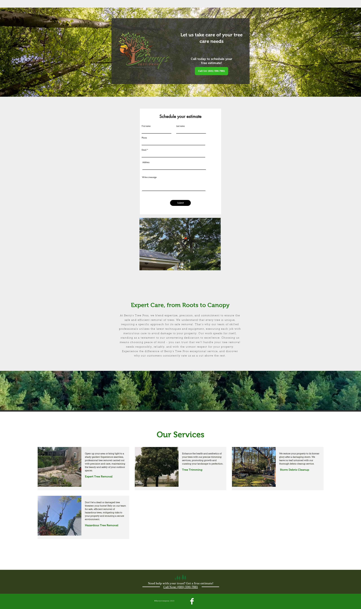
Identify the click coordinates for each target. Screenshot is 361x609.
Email (144, 150)
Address (145, 162)
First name (146, 126)
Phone (144, 138)
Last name (180, 126)
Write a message (149, 177)
